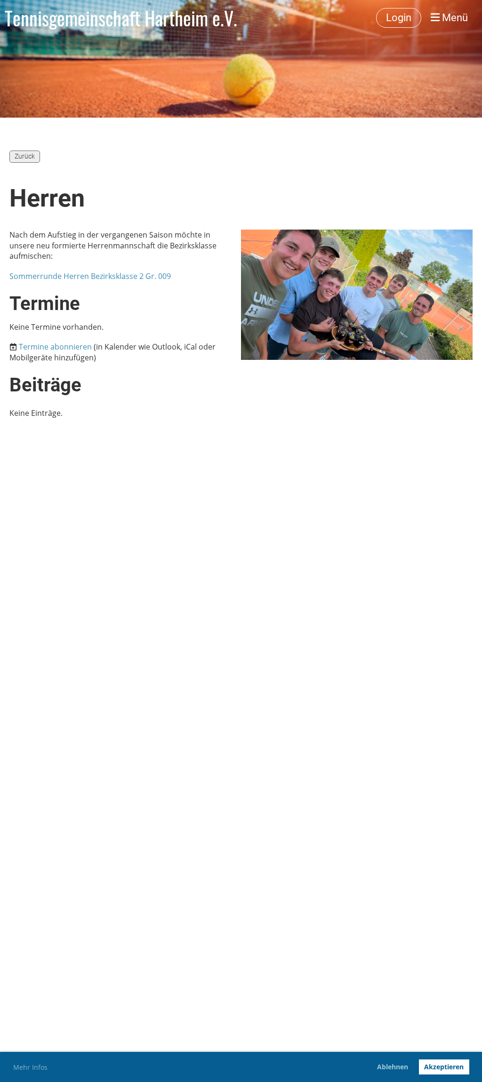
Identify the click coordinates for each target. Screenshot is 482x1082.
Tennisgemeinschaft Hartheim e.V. (121, 18)
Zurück (25, 156)
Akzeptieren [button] (444, 1066)
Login (398, 18)
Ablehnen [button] (392, 1066)
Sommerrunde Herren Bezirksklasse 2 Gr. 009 (90, 276)
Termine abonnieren (55, 347)
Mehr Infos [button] (30, 1067)
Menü (454, 18)
